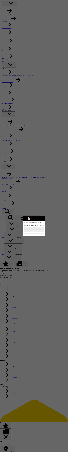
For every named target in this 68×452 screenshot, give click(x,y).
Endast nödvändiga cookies (34, 233)
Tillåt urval (34, 231)
